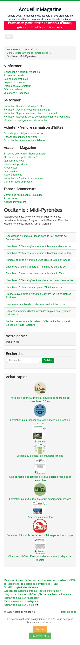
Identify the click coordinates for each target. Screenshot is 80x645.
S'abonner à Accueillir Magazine (22, 72)
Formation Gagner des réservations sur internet (30, 113)
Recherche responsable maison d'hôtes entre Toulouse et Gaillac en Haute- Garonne (38, 322)
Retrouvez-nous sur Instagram (21, 601)
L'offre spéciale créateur (17, 86)
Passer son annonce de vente (20, 137)
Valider (48, 360)
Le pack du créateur (15, 82)
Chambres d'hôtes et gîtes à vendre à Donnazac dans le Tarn (40, 280)
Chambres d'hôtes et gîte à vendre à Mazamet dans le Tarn (39, 246)
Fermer (40, 629)
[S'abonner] (40, 432)
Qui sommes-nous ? (15, 160)
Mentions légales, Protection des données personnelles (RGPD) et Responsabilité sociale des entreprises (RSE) (40, 581)
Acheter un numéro (14, 75)
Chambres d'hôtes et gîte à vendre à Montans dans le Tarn (38, 253)
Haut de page (68, 611)
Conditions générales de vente (21, 587)
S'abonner (40, 441)
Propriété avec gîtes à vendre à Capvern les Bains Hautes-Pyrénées (39, 295)
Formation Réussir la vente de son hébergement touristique (37, 116)
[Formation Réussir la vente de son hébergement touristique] (40, 525)
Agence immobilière (15, 202)
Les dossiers (11, 171)
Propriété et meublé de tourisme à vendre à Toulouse (35, 304)
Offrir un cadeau (13, 89)
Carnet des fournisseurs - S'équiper (23, 195)
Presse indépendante (16, 164)
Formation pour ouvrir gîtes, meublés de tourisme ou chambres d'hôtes (40, 399)
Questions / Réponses (16, 93)
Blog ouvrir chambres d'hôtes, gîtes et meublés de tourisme (37, 594)
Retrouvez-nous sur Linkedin (20, 604)
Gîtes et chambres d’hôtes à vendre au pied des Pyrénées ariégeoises (38, 312)
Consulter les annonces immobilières (24, 140)
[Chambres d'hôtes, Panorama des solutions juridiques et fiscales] (40, 545)
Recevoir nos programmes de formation (26, 120)
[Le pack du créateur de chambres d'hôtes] (40, 448)
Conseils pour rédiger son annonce (23, 133)
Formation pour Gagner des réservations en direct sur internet (40, 421)
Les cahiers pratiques (16, 79)
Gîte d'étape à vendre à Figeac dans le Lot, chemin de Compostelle (36, 237)
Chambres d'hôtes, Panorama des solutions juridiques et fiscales (40, 558)
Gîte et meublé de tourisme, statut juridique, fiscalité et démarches (40, 478)
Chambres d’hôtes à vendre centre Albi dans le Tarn (35, 273)
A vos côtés (10, 167)
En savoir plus (40, 636)
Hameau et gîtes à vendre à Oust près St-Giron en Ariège (38, 260)
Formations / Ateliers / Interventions (24, 178)
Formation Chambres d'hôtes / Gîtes (24, 106)
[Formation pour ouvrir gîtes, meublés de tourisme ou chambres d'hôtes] (40, 388)
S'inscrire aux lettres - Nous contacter (25, 153)
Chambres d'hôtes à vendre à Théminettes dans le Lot (36, 266)
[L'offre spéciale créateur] (40, 507)
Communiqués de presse (18, 181)
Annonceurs (10, 198)
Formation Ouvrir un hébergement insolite (27, 109)
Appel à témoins (13, 174)
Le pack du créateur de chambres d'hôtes (40, 455)
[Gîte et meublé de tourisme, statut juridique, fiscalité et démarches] (40, 466)
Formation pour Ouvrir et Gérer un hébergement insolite (40, 499)
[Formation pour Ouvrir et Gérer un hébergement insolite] (40, 489)
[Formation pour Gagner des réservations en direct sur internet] (40, 410)
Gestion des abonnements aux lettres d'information (32, 590)
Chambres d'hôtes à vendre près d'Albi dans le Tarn (34, 287)
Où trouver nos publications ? (20, 157)
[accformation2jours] (40, 25)
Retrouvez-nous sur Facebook (21, 597)
